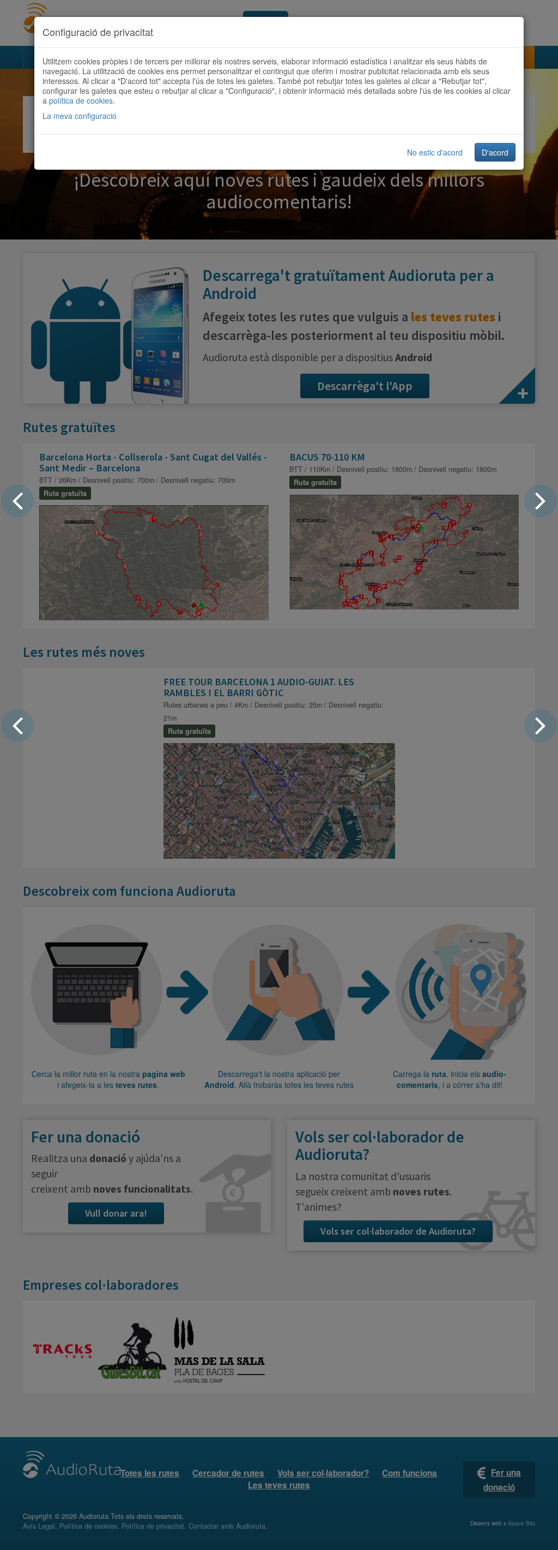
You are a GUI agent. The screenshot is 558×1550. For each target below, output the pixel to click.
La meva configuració (80, 115)
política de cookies (81, 100)
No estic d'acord (435, 152)
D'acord (495, 152)
